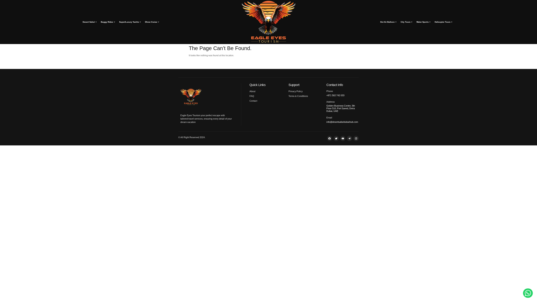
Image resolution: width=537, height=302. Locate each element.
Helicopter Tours (442, 22)
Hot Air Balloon (387, 22)
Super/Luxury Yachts (129, 22)
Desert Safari (89, 22)
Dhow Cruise (151, 22)
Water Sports (422, 22)
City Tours (405, 22)
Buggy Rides (107, 22)
